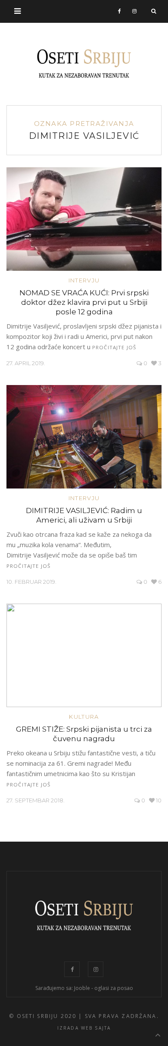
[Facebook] (120, 11)
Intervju (84, 280)
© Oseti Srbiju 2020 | (45, 1016)
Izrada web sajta (84, 1028)
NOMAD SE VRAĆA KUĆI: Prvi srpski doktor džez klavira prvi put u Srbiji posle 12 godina (84, 302)
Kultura (84, 716)
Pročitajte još (114, 347)
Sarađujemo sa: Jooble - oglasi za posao (84, 988)
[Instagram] (134, 11)
